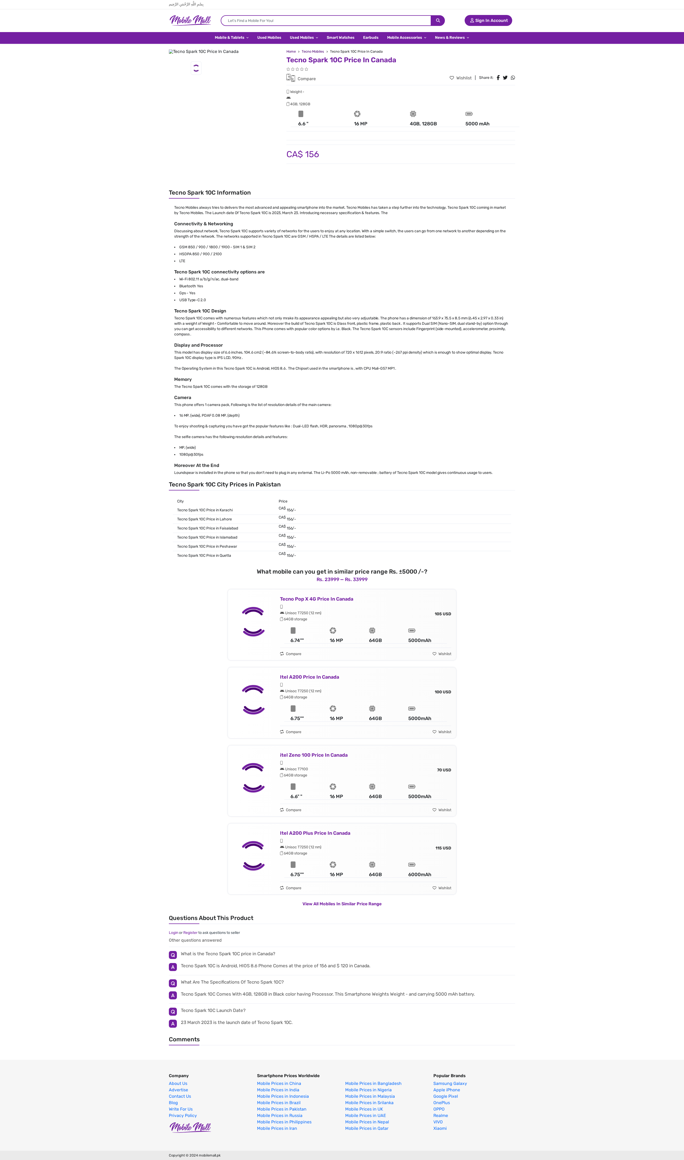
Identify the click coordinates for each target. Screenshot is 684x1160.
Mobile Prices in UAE (365, 1115)
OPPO (439, 1109)
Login (173, 932)
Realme (440, 1115)
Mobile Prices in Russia (279, 1115)
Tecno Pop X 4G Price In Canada (316, 599)
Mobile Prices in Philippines (284, 1122)
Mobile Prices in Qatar (366, 1128)
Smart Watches (341, 37)
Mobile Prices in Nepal (367, 1122)
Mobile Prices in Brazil (279, 1103)
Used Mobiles (269, 37)
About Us (178, 1083)
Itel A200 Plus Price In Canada (315, 833)
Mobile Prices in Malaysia (370, 1096)
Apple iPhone (446, 1090)
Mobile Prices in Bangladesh (373, 1083)
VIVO (438, 1122)
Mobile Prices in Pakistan (281, 1109)
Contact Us (180, 1096)
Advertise (178, 1090)
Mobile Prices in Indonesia (283, 1096)
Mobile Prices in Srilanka (369, 1103)
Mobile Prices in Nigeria (368, 1090)
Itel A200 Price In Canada (309, 677)
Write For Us (181, 1109)
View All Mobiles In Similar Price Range (342, 903)
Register (190, 932)
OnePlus (441, 1103)
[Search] (438, 20)
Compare (306, 78)
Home (291, 51)
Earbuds (371, 37)
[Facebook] (498, 77)
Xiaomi (440, 1128)
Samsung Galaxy (450, 1083)
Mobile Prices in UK (364, 1109)
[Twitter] (505, 77)
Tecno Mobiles (313, 51)
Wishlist (463, 77)
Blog (173, 1103)
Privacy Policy (183, 1115)
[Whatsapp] (513, 77)
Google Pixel (445, 1096)
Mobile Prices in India (278, 1090)
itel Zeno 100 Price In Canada (314, 755)
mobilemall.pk (210, 1155)
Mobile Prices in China (279, 1083)
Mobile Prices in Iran (277, 1128)
